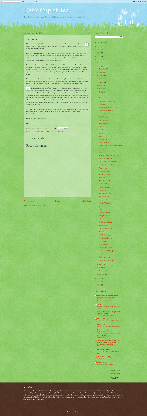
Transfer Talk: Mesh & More (105, 315)
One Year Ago (103, 139)
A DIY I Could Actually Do (107, 251)
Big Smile (102, 177)
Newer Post (29, 200)
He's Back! (102, 232)
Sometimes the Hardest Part (107, 101)
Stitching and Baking (105, 212)
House (47, 131)
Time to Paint (103, 168)
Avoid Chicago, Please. (105, 158)
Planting (101, 149)
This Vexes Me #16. (104, 120)
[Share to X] (63, 128)
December (102, 69)
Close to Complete (104, 130)
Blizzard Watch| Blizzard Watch (107, 295)
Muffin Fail (102, 254)
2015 (99, 56)
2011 (99, 278)
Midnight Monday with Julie (105, 364)
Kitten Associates (102, 335)
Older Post (86, 200)
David (43, 131)
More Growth (103, 104)
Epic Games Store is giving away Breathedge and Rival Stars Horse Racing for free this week (107, 299)
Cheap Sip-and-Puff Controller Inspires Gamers (108, 307)
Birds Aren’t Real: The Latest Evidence (108, 346)
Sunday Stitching (104, 142)
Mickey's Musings (103, 319)
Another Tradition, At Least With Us (109, 107)
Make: (99, 304)
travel (55, 131)
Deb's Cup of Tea (46, 10)
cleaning (38, 131)
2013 (99, 63)
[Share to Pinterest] (67, 128)
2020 (99, 46)
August (101, 82)
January (101, 274)
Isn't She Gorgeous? (105, 174)
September (102, 79)
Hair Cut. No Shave (104, 181)
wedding (60, 131)
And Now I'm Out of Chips (107, 165)
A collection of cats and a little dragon (108, 321)
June (100, 89)
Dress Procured (103, 225)
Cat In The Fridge (103, 330)
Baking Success (103, 216)
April (101, 264)
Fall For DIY (101, 324)
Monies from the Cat (105, 196)
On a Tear (101, 206)
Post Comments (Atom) (39, 205)
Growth (101, 136)
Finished (101, 126)
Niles (51, 131)
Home (57, 200)
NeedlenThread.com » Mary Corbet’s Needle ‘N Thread (109, 312)
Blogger (77, 412)
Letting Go (102, 133)
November (102, 72)
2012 (99, 66)
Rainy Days (102, 219)
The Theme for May (104, 257)
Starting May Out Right (106, 260)
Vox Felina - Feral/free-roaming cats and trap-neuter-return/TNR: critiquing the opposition (108, 342)
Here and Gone (103, 123)
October (101, 75)
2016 (99, 53)
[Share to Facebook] (65, 128)
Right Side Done (104, 244)
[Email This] (59, 128)
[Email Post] (54, 128)
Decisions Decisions (105, 98)
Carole (33, 131)
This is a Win (102, 190)
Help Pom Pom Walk (103, 337)
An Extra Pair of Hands (106, 114)
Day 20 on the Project (105, 238)
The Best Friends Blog (104, 357)
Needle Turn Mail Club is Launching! (108, 326)
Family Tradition (104, 117)
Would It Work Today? (105, 203)
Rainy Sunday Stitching (106, 228)
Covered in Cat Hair (103, 349)
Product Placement (104, 187)
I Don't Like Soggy (104, 235)
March (101, 268)
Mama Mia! (100, 359)
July (100, 85)
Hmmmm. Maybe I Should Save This (110, 155)
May (100, 92)
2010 (99, 282)
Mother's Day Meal (104, 171)
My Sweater (102, 241)
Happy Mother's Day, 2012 (107, 193)
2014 (99, 59)
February (102, 271)
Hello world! (101, 331)
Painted (101, 152)
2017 (99, 50)
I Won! (101, 95)
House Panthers (102, 362)
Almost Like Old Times (106, 111)
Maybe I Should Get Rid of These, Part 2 (111, 146)
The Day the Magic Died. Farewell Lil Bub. (108, 352)
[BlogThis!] (61, 128)
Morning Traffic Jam (105, 200)
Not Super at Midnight (105, 222)
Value (100, 209)
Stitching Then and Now (106, 248)
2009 (99, 285)
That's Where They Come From (108, 161)
